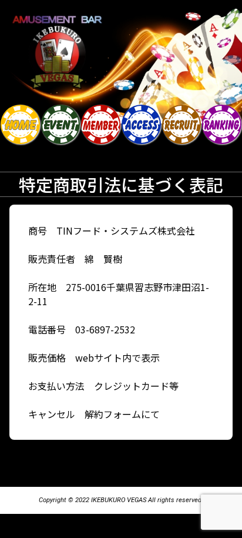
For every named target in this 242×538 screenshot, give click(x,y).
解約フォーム (113, 414)
